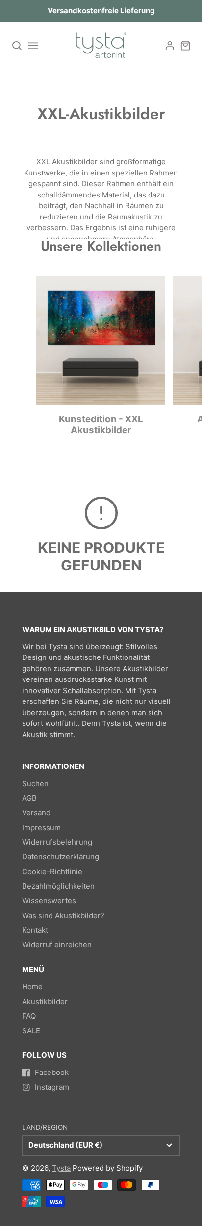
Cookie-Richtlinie (52, 871)
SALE (31, 1030)
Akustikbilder (45, 1001)
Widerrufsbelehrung (57, 842)
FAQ (29, 1016)
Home (32, 986)
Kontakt (35, 930)
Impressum (41, 827)
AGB (29, 798)
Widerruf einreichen (57, 944)
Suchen (35, 783)
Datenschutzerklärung (60, 856)
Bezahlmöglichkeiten (58, 886)
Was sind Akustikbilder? (63, 915)
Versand (36, 812)
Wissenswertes (49, 900)
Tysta (61, 1168)
